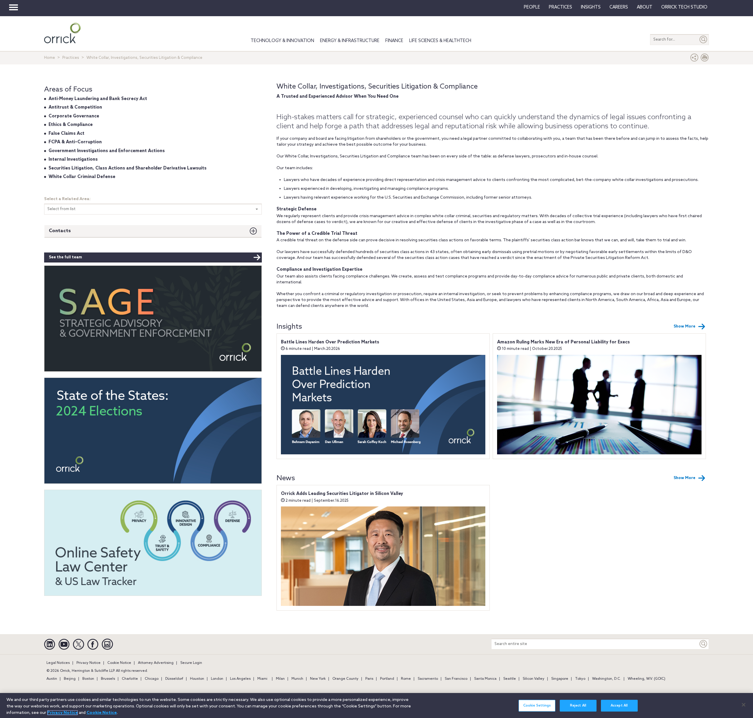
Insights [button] (591, 7)
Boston (88, 679)
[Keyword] (703, 644)
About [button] (644, 7)
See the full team (65, 257)
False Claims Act (66, 133)
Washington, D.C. (606, 679)
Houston (197, 679)
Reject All (578, 706)
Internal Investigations (73, 159)
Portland (387, 679)
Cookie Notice (119, 663)
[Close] (743, 704)
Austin (51, 679)
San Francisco (456, 679)
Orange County (345, 679)
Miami (262, 679)
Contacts (60, 231)
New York (318, 679)
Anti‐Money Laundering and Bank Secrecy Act (98, 99)
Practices (560, 7)
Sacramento (428, 679)
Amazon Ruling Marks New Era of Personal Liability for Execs (563, 342)
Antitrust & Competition (75, 107)
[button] (694, 59)
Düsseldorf (174, 679)
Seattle (509, 679)
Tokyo (580, 679)
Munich (297, 679)
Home (49, 58)
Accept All (619, 706)
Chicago (152, 679)
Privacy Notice (88, 663)
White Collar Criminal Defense (82, 177)
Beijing (70, 679)
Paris (369, 679)
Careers (618, 7)
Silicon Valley (533, 679)
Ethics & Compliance (71, 124)
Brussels (108, 679)
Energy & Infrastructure (349, 41)
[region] (376, 705)
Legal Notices (58, 663)
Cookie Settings (537, 706)
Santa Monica (485, 679)
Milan (280, 679)
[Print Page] (705, 59)
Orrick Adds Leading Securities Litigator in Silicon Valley (342, 493)
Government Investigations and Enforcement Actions (107, 151)
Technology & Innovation (282, 41)
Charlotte (130, 679)
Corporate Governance (74, 116)
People (532, 7)
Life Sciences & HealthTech (440, 41)
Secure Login (191, 663)
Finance (394, 41)
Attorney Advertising (156, 663)
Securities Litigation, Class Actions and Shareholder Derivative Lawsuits (127, 168)
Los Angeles (240, 679)
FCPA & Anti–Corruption (75, 142)
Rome (406, 679)
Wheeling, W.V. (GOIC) (646, 679)
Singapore (559, 679)
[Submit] (703, 39)
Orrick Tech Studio (684, 7)
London (217, 679)
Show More (684, 326)
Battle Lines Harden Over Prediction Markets (330, 342)
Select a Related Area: (67, 199)
